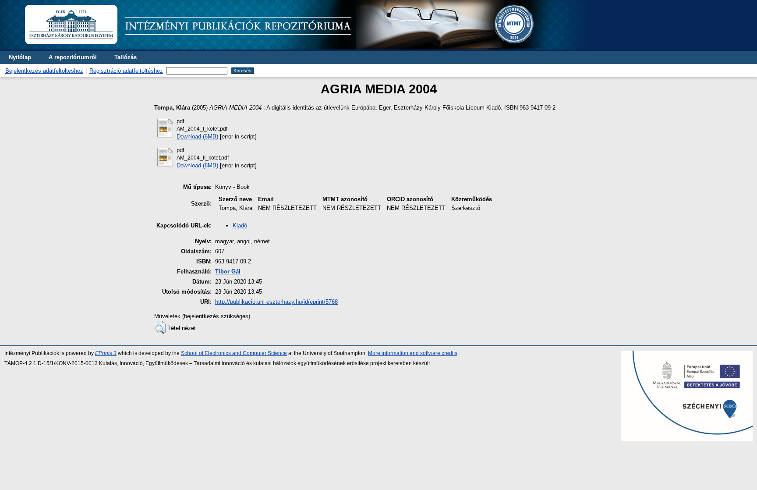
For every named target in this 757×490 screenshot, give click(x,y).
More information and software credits (412, 353)
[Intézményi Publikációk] (311, 47)
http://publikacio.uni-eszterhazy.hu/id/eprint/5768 (276, 301)
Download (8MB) (197, 165)
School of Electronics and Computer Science (234, 353)
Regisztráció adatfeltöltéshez (126, 70)
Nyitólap (20, 57)
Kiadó (240, 225)
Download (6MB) (197, 136)
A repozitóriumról (73, 57)
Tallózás (125, 57)
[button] (161, 327)
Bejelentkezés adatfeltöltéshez (44, 70)
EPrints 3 (106, 353)
